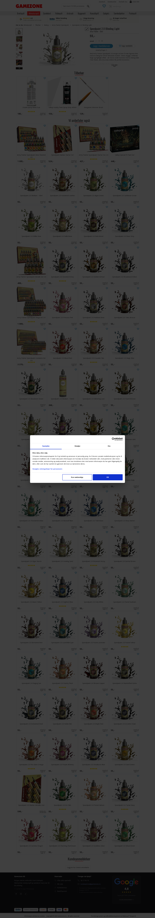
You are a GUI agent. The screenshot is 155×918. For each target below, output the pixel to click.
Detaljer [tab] (77, 446)
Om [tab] (109, 446)
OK (107, 477)
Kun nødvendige (77, 477)
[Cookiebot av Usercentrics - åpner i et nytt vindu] (113, 439)
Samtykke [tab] (46, 446)
